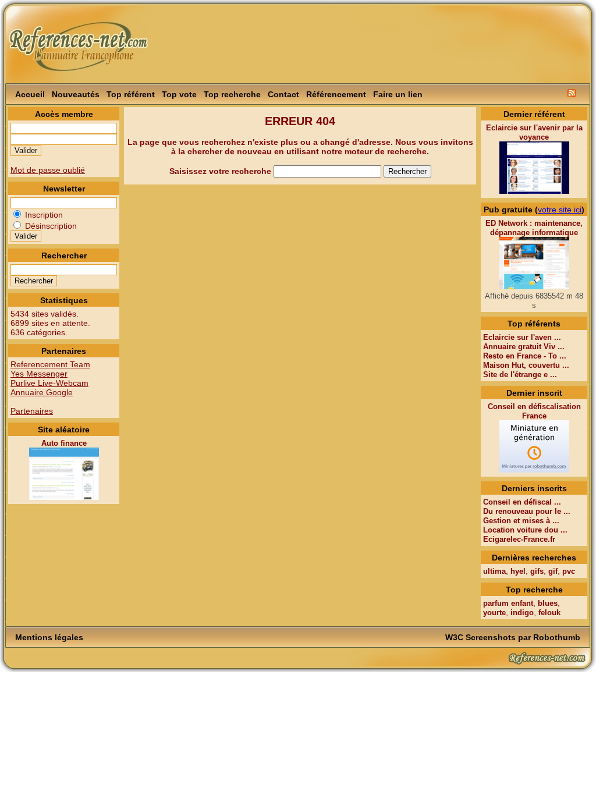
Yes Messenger (39, 373)
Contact (283, 94)
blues (548, 603)
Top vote (179, 94)
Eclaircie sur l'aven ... (522, 337)
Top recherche (232, 94)
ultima (494, 571)
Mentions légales (49, 637)
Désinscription (50, 225)
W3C (454, 637)
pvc (568, 571)
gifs (537, 571)
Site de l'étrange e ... (520, 374)
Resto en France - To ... (524, 356)
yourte (494, 612)
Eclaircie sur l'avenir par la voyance (534, 132)
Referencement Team (50, 364)
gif (553, 571)
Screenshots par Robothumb (523, 637)
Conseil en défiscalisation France (534, 411)
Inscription (43, 214)
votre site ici (559, 209)
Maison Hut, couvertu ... (526, 365)
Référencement (336, 94)
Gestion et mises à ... (521, 520)
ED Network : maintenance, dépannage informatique (534, 228)
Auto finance (64, 443)
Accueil (30, 94)
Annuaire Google (41, 392)
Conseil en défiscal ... (522, 502)
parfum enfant (508, 603)
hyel (518, 571)
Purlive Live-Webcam (49, 383)
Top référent (131, 94)
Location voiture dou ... (525, 530)
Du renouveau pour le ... (526, 511)
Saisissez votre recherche (221, 171)
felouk (549, 612)
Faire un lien (398, 94)
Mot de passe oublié (47, 170)
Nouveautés (76, 94)
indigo (522, 612)
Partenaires (31, 411)
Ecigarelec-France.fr (519, 539)
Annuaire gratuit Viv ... (524, 346)
